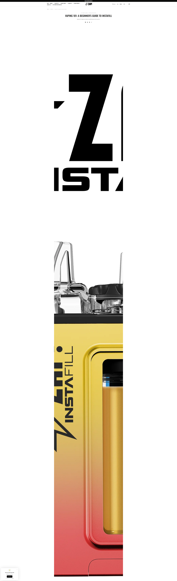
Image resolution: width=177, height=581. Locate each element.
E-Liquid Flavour (63, 3)
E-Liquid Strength (76, 3)
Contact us (49, 4)
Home (48, 9)
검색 (114, 4)
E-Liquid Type (56, 3)
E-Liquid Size (70, 3)
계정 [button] (117, 4)
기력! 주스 (51, 9)
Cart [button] (129, 4)
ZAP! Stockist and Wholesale (57, 4)
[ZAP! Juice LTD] (88, 4)
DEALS (48, 3)
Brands (51, 3)
